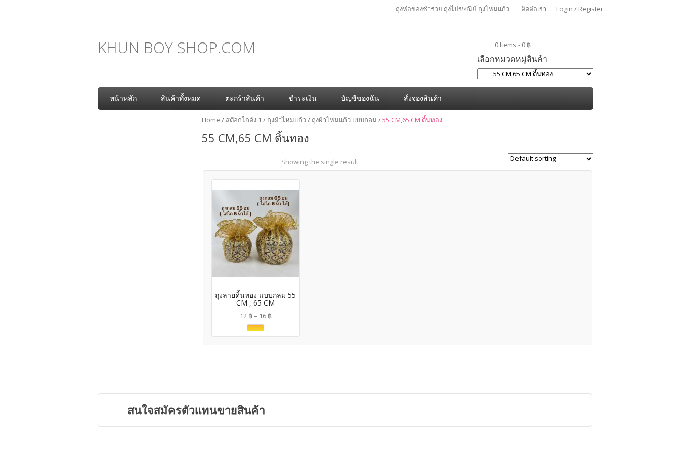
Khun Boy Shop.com (176, 47)
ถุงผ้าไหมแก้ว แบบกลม (344, 119)
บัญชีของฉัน (360, 98)
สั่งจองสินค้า (423, 98)
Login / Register (579, 8)
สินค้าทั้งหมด (181, 98)
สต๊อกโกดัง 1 (244, 119)
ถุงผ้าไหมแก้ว (286, 119)
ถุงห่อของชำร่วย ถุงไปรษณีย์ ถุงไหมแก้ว (452, 8)
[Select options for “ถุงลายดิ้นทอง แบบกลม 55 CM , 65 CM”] (255, 327)
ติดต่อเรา (533, 8)
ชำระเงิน (302, 98)
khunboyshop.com (357, 465)
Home (211, 119)
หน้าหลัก (123, 98)
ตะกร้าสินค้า (244, 98)
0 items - (513, 44)
